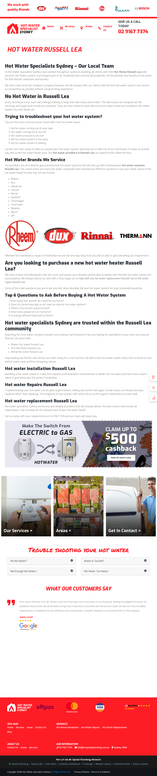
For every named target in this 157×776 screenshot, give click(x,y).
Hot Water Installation (67, 727)
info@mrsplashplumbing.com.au (93, 747)
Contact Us (107, 28)
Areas (88, 26)
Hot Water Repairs (90, 727)
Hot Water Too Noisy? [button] (96, 571)
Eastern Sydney (140, 764)
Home (50, 26)
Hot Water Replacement (114, 727)
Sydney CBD (37, 764)
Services (69, 26)
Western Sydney (103, 764)
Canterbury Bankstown (69, 764)
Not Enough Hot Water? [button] (23, 571)
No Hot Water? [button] (18, 561)
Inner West (51, 764)
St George (88, 764)
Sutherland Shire (122, 764)
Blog (9, 731)
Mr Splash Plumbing (18, 764)
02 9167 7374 (133, 31)
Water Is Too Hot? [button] (94, 561)
